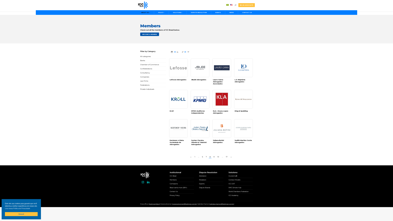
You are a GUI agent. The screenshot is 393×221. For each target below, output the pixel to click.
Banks (142, 60)
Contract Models (234, 180)
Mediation (202, 180)
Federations (144, 85)
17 (226, 157)
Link (178, 68)
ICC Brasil (173, 176)
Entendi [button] (21, 214)
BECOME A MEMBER (149, 34)
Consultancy (145, 73)
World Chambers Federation (239, 191)
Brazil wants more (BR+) (178, 188)
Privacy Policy (175, 195)
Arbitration (202, 176)
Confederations (146, 69)
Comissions (174, 184)
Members (173, 180)
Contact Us (174, 191)
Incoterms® (233, 176)
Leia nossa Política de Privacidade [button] (17, 208)
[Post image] (222, 128)
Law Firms (144, 81)
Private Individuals (147, 89)
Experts (201, 184)
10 (218, 157)
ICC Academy (233, 195)
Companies (144, 77)
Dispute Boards (204, 188)
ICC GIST (232, 184)
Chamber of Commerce (149, 65)
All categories (145, 56)
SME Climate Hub (235, 188)
